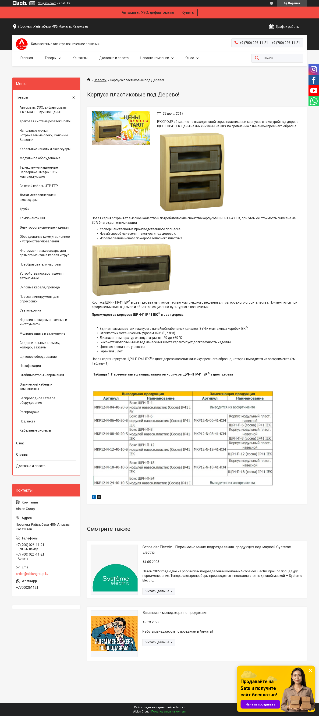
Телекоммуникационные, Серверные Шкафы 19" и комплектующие (39, 172)
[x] (99, 498)
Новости (100, 80)
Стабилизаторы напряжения (42, 375)
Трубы (24, 209)
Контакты (80, 58)
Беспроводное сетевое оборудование (37, 400)
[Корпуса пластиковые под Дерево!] (121, 128)
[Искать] (257, 58)
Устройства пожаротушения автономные (42, 276)
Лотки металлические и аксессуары (38, 197)
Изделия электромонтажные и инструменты (43, 322)
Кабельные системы (35, 430)
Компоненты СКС (33, 218)
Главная (27, 58)
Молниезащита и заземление (42, 333)
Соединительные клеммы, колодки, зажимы (40, 345)
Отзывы (22, 454)
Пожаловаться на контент (168, 711)
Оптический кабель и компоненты (36, 387)
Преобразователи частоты (40, 264)
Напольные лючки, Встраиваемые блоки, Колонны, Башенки (44, 135)
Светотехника (30, 310)
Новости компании (154, 58)
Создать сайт (47, 3)
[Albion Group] (22, 44)
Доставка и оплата (114, 58)
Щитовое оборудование (38, 356)
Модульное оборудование (40, 158)
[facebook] (94, 498)
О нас (189, 58)
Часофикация (30, 366)
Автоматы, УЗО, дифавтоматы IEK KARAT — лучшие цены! (43, 110)
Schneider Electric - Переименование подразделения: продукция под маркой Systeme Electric (216, 549)
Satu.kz (180, 707)
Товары (50, 58)
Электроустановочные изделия (44, 227)
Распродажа (29, 412)
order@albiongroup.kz (32, 574)
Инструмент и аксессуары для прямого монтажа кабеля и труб (44, 253)
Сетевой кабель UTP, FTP (39, 186)
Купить (187, 12)
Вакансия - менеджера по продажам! (175, 612)
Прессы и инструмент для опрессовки (39, 299)
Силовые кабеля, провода (40, 287)
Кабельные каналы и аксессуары (45, 149)
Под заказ (27, 421)
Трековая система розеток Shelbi (45, 121)
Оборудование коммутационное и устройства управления (45, 239)
